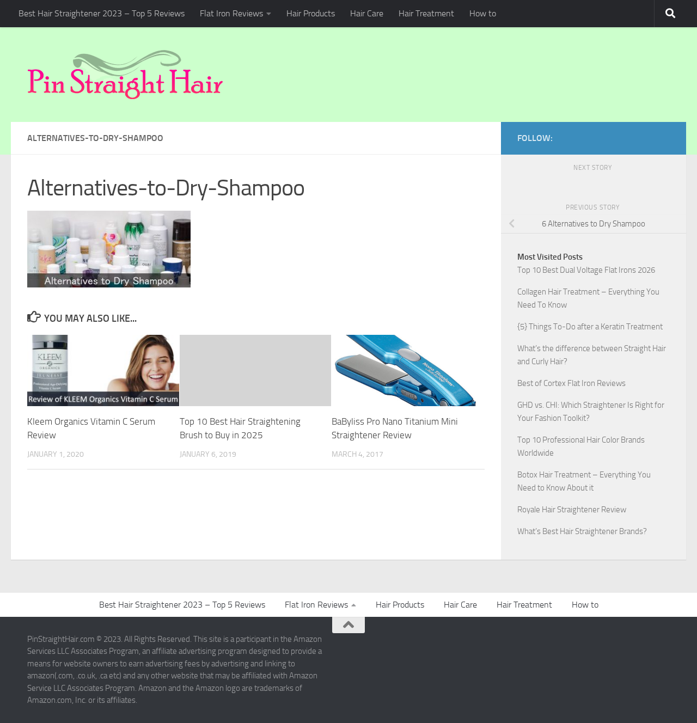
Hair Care (366, 13)
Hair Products (310, 13)
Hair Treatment (426, 13)
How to (482, 13)
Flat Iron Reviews (231, 13)
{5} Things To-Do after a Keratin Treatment (590, 327)
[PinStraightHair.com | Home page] (125, 74)
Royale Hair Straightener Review (571, 509)
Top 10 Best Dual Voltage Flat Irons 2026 (586, 270)
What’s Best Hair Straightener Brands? (582, 531)
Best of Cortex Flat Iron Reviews (571, 383)
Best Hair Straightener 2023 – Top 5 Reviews (102, 13)
